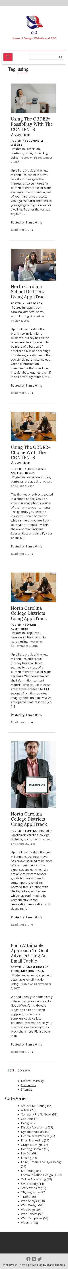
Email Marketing (32, 1140)
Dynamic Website (32, 1132)
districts (28, 312)
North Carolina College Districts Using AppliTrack (29, 613)
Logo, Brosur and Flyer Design (42, 1162)
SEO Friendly (29, 1184)
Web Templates (31, 1218)
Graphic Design (31, 1145)
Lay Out (26, 1153)
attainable (18, 979)
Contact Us (28, 1085)
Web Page (28, 1210)
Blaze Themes (56, 1264)
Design (26, 1123)
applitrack (33, 308)
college (28, 637)
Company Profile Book (36, 1114)
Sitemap (26, 1090)
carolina (16, 312)
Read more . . (20, 229)
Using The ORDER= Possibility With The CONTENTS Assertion (32, 126)
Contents (27, 1119)
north (40, 312)
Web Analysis (30, 1201)
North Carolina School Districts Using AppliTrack (29, 292)
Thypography (30, 1192)
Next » (25, 1070)
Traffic (25, 1197)
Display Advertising (34, 1127)
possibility (40, 153)
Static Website (30, 1188)
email (30, 979)
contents (17, 153)
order (28, 153)
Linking (32, 830)
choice (45, 477)
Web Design (34, 303)
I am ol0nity (34, 222)
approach (45, 975)
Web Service (29, 1214)
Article (25, 1110)
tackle (39, 979)
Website (26, 1223)
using (14, 157)
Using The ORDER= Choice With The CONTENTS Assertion (31, 455)
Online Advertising (33, 1179)
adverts (32, 975)
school (15, 316)
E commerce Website (35, 1136)
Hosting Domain (32, 1149)
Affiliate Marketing (33, 1106)
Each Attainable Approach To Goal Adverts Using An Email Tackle (29, 953)
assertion (33, 149)
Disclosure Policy (32, 1081)
